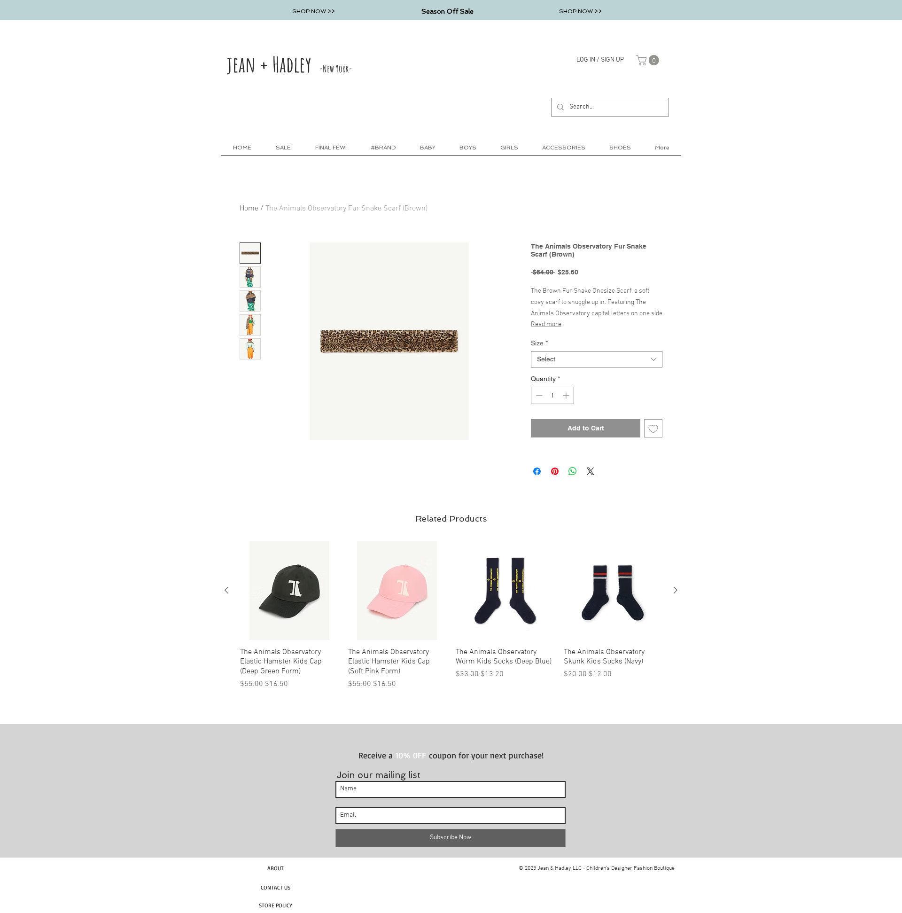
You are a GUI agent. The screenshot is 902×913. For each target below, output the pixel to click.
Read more (546, 324)
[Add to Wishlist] (653, 428)
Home (249, 208)
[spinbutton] (552, 395)
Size (539, 343)
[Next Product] (675, 590)
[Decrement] (538, 395)
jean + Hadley (289, 64)
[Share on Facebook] (537, 471)
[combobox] (596, 359)
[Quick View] (289, 590)
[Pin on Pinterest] (554, 471)
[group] (451, 615)
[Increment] (567, 395)
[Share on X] (590, 471)
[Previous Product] (226, 590)
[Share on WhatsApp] (572, 471)
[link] (648, 60)
